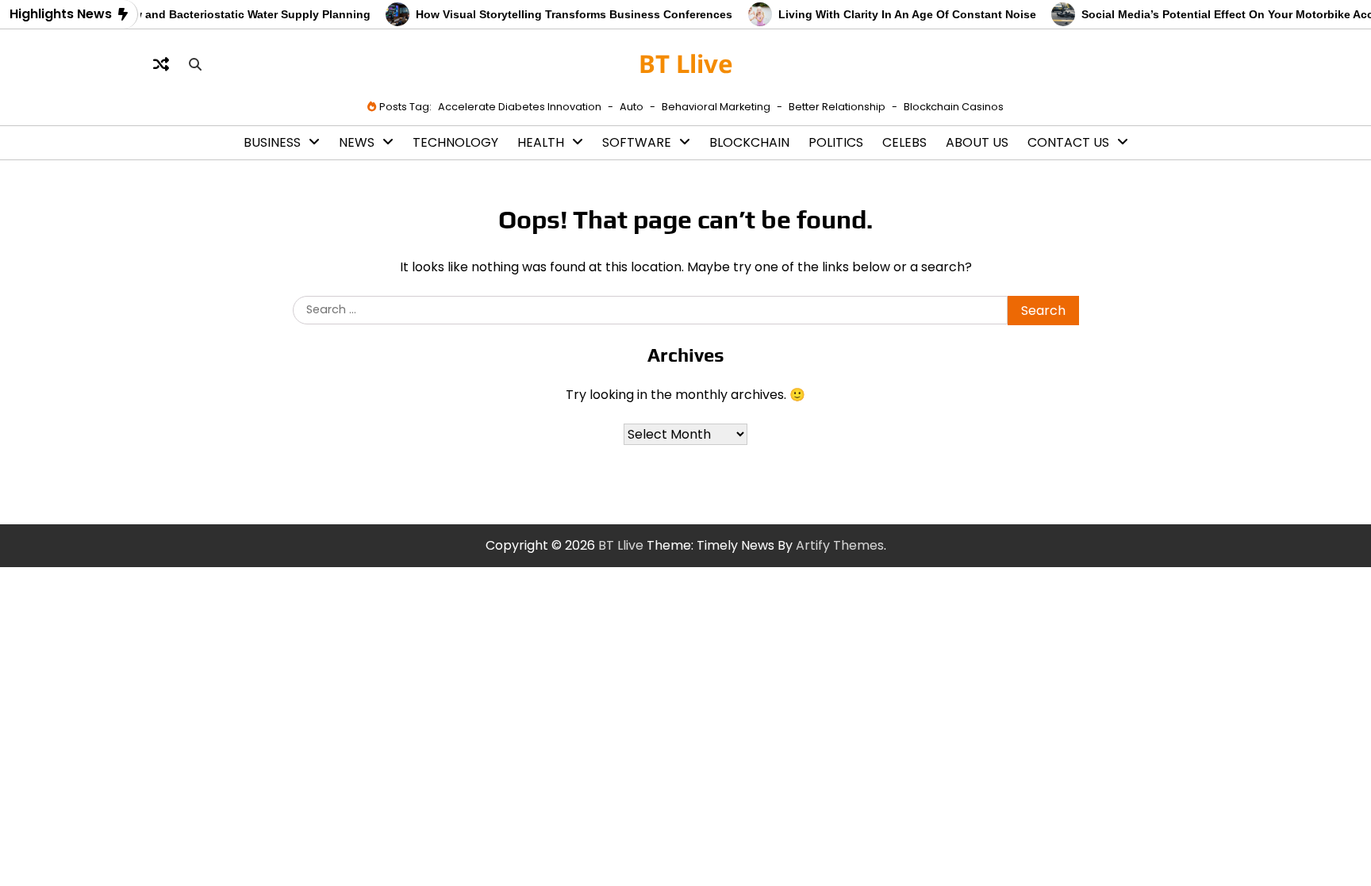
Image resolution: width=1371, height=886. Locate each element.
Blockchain (749, 142)
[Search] (195, 64)
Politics (835, 142)
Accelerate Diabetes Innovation (519, 106)
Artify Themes (840, 545)
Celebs (904, 142)
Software (636, 142)
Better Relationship (837, 106)
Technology (455, 142)
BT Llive (686, 63)
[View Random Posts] (161, 64)
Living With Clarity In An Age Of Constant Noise (897, 14)
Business (272, 142)
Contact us (1068, 142)
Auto (631, 106)
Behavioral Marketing (716, 106)
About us (977, 142)
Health (540, 142)
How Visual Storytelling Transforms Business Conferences (564, 14)
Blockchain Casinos (954, 106)
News (356, 142)
